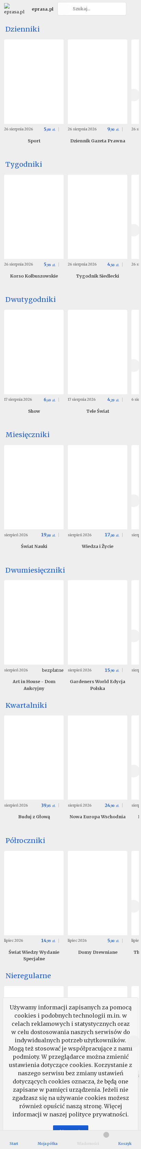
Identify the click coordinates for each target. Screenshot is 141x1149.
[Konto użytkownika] (132, 8)
